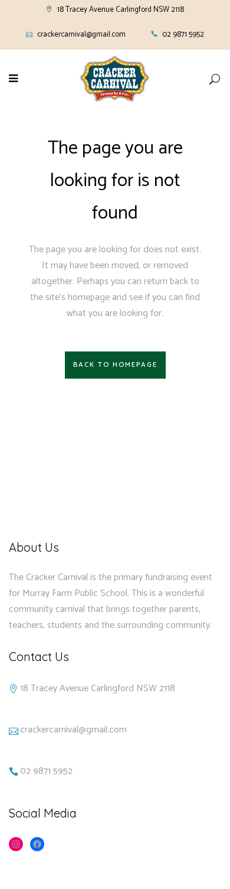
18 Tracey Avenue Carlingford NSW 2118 (120, 10)
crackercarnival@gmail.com (81, 34)
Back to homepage (115, 364)
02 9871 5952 (183, 34)
